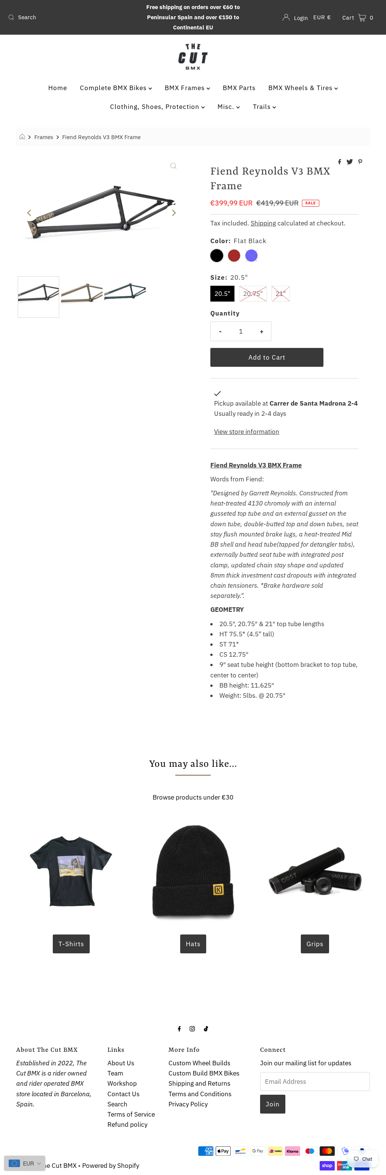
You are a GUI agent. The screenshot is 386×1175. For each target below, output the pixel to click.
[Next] (173, 213)
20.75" (253, 294)
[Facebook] (179, 1028)
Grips (314, 944)
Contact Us (123, 1094)
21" (281, 294)
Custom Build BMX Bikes (203, 1073)
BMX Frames (186, 88)
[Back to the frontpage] (23, 137)
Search (117, 1104)
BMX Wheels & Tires (301, 88)
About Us (120, 1063)
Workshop (122, 1083)
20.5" (222, 294)
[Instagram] (192, 1028)
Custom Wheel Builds (199, 1063)
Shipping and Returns (199, 1083)
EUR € (322, 17)
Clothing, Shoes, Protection (155, 107)
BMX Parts (239, 88)
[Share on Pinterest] (360, 162)
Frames (43, 137)
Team (115, 1073)
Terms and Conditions (199, 1094)
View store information (246, 431)
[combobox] (65, 17)
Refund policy (127, 1124)
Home (57, 88)
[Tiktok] (206, 1028)
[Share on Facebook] (340, 162)
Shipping (263, 223)
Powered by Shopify (110, 1165)
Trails (263, 107)
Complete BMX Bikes (114, 88)
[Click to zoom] (173, 165)
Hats (193, 944)
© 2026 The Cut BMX (46, 1165)
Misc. (227, 107)
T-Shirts (71, 944)
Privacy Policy (188, 1104)
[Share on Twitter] (350, 162)
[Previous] (29, 213)
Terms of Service (131, 1114)
